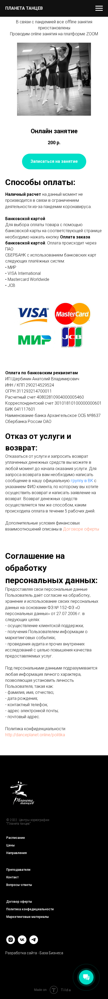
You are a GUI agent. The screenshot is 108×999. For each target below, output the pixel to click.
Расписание (15, 838)
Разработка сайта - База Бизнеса (34, 953)
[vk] (22, 942)
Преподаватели (18, 870)
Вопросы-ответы (19, 885)
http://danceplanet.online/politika (35, 734)
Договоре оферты (81, 529)
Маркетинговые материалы (27, 917)
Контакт (12, 877)
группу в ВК (82, 480)
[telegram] (33, 942)
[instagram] (10, 942)
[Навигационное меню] (99, 8)
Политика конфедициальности (30, 909)
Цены (10, 845)
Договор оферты (19, 901)
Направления (16, 853)
